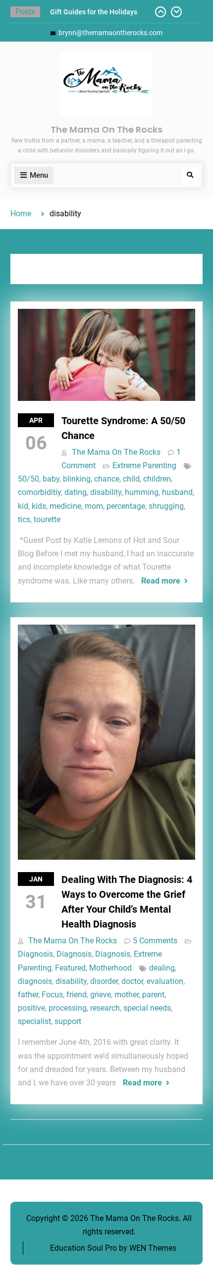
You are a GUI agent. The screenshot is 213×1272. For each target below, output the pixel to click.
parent (153, 994)
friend (76, 994)
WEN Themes (152, 1248)
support (67, 1021)
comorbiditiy (39, 492)
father (28, 994)
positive (31, 1008)
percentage (125, 506)
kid (23, 506)
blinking (77, 479)
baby (51, 479)
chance (106, 479)
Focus (52, 994)
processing (68, 1008)
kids (39, 506)
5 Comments (155, 940)
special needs (147, 1008)
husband (177, 492)
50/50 (28, 479)
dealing (162, 968)
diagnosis (35, 981)
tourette (47, 519)
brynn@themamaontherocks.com (110, 33)
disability (105, 492)
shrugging (166, 506)
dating (75, 492)
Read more (160, 581)
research (105, 1008)
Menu (39, 175)
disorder (104, 981)
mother (126, 994)
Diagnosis (35, 954)
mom (94, 506)
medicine (65, 506)
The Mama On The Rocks (106, 129)
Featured (70, 968)
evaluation (165, 981)
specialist (34, 1021)
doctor (132, 981)
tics (24, 519)
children (157, 479)
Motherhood (110, 968)
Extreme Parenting (144, 465)
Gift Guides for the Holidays (93, 12)
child (131, 479)
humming (142, 492)
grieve (100, 994)
